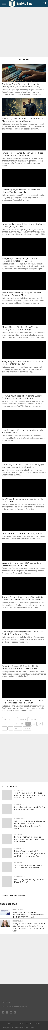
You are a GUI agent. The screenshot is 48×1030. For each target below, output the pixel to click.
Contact (19, 1023)
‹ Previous (34, 719)
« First (23, 719)
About (10, 1023)
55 (16, 724)
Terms (37, 1023)
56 (22, 724)
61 (10, 728)
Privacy (29, 1023)
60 (5, 728)
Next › (17, 728)
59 (40, 724)
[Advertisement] (24, 32)
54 (11, 724)
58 (34, 724)
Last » (27, 728)
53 (5, 724)
